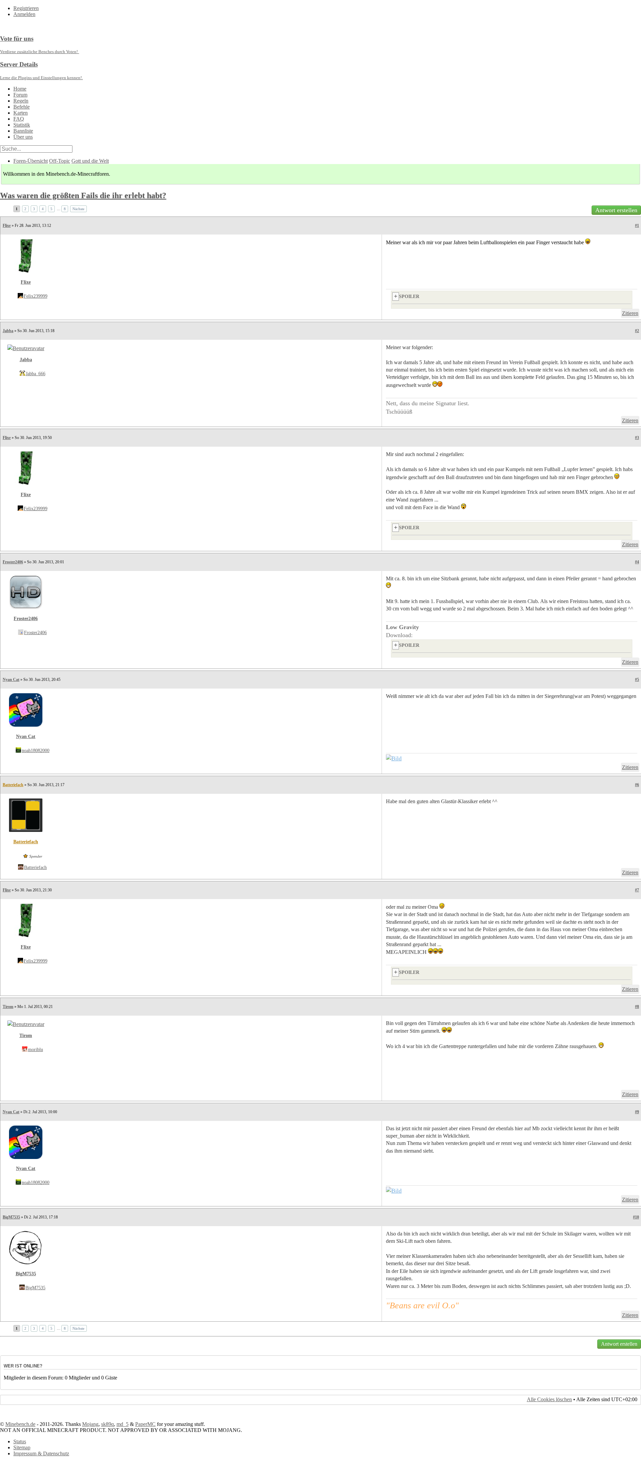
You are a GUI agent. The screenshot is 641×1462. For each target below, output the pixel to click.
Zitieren (630, 313)
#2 (637, 330)
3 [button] (34, 209)
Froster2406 (13, 562)
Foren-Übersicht (30, 161)
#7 (637, 890)
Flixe (7, 225)
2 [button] (25, 209)
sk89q (107, 1424)
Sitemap (21, 1447)
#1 (637, 225)
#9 (637, 1112)
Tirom (8, 1006)
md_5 (123, 1424)
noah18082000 (35, 750)
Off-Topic (59, 161)
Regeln (20, 101)
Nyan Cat (11, 679)
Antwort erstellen (616, 210)
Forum (20, 95)
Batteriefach (13, 784)
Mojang (90, 1424)
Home (19, 89)
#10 (636, 1217)
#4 (637, 562)
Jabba (8, 330)
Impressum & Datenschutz (41, 1453)
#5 (637, 679)
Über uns (23, 137)
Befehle (21, 107)
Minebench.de (20, 1424)
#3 (637, 437)
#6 (637, 784)
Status (19, 1441)
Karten (20, 113)
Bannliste (23, 131)
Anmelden (24, 14)
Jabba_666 (35, 373)
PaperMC (145, 1424)
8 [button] (65, 209)
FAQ (18, 119)
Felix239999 (35, 296)
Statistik (21, 125)
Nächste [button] (78, 209)
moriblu (35, 1049)
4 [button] (43, 209)
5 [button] (51, 209)
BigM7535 (11, 1217)
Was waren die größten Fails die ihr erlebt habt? (83, 195)
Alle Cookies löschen (549, 1399)
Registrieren (26, 8)
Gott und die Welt (90, 161)
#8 (637, 1006)
